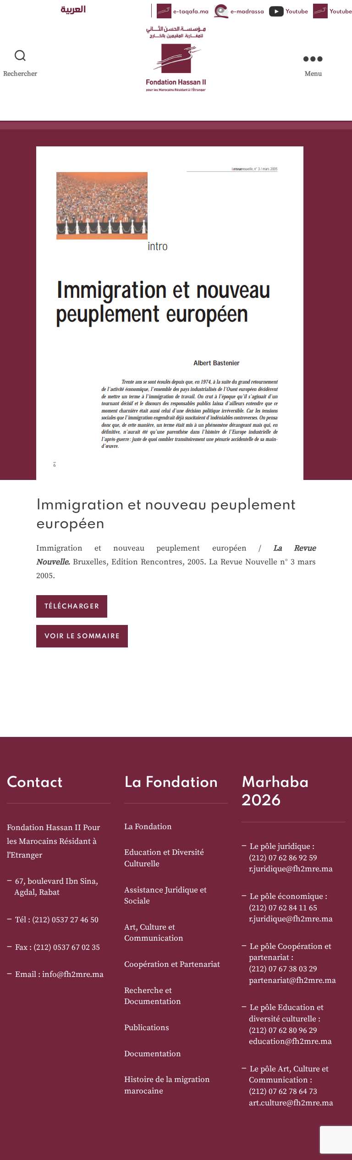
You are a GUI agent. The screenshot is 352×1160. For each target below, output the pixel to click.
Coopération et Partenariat (172, 964)
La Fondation (148, 827)
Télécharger (71, 606)
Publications (146, 1028)
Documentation (152, 1054)
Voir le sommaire (82, 636)
